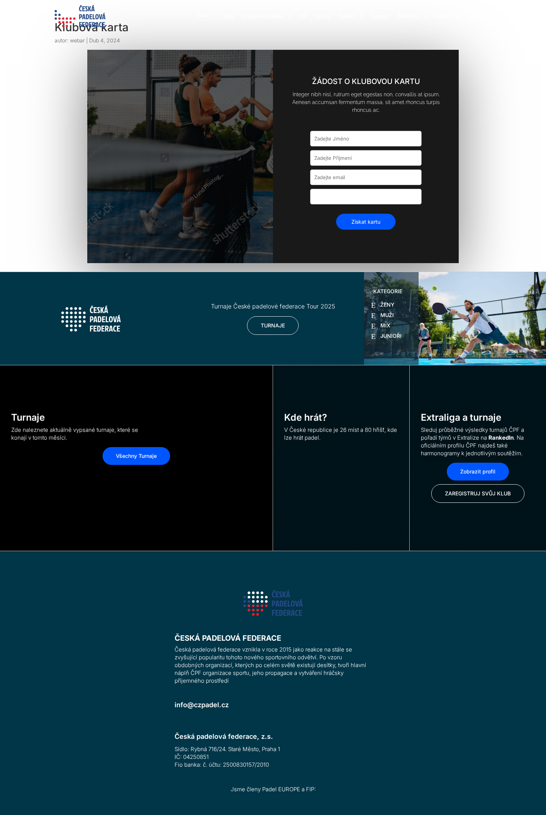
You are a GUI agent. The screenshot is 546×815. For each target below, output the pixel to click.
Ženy (387, 304)
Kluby (322, 16)
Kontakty (480, 16)
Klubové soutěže (263, 16)
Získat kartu (365, 222)
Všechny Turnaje (136, 456)
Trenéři (346, 16)
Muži (387, 315)
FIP (303, 16)
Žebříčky (408, 16)
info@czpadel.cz (202, 705)
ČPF (202, 16)
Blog (228, 16)
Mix (385, 325)
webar (77, 40)
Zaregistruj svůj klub (478, 493)
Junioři (391, 336)
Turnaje (380, 16)
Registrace (448, 16)
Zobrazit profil (477, 471)
